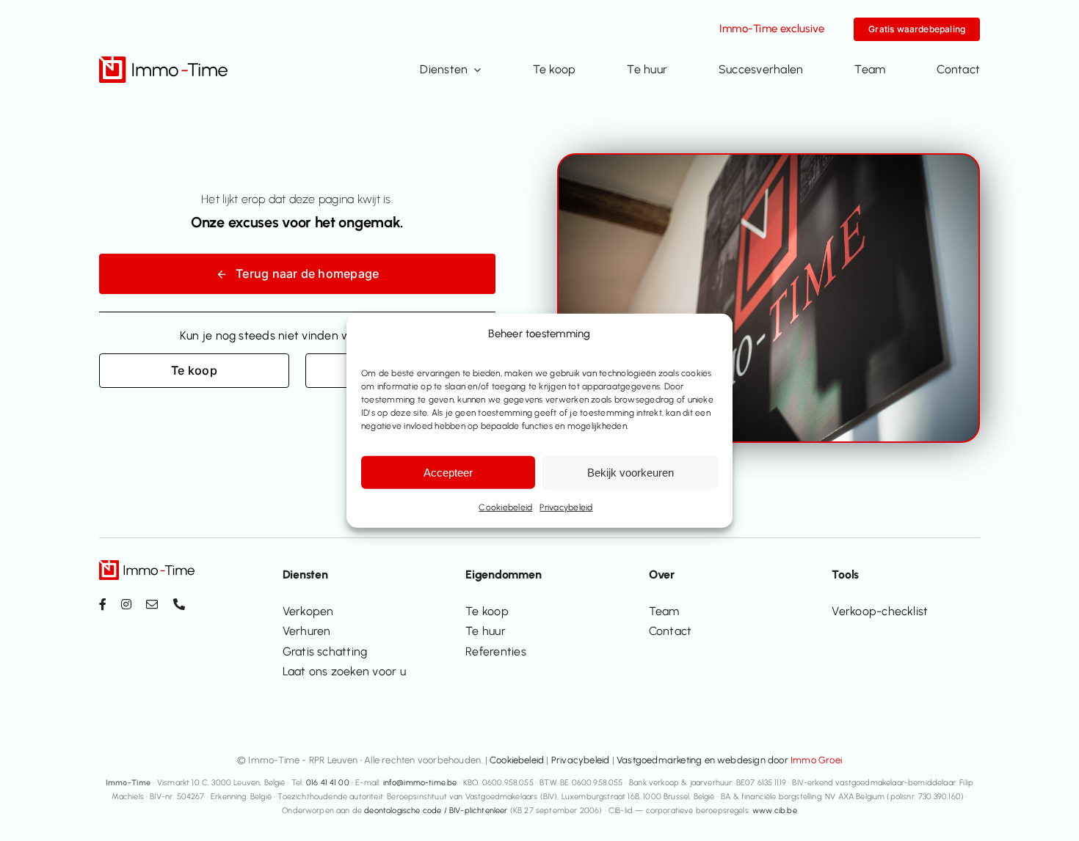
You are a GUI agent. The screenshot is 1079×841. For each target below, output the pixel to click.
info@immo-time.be (420, 782)
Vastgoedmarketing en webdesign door (729, 759)
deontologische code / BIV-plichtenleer (435, 810)
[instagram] (126, 604)
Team (664, 611)
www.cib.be (774, 810)
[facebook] (102, 604)
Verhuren (307, 631)
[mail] (152, 604)
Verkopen (308, 611)
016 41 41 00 (327, 782)
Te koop (487, 611)
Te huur (485, 631)
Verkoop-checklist (880, 611)
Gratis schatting (325, 651)
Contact (670, 631)
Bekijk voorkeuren (630, 472)
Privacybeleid (566, 507)
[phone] (179, 604)
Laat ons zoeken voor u (344, 671)
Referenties (495, 651)
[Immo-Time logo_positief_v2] (163, 62)
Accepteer (448, 472)
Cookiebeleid (505, 507)
